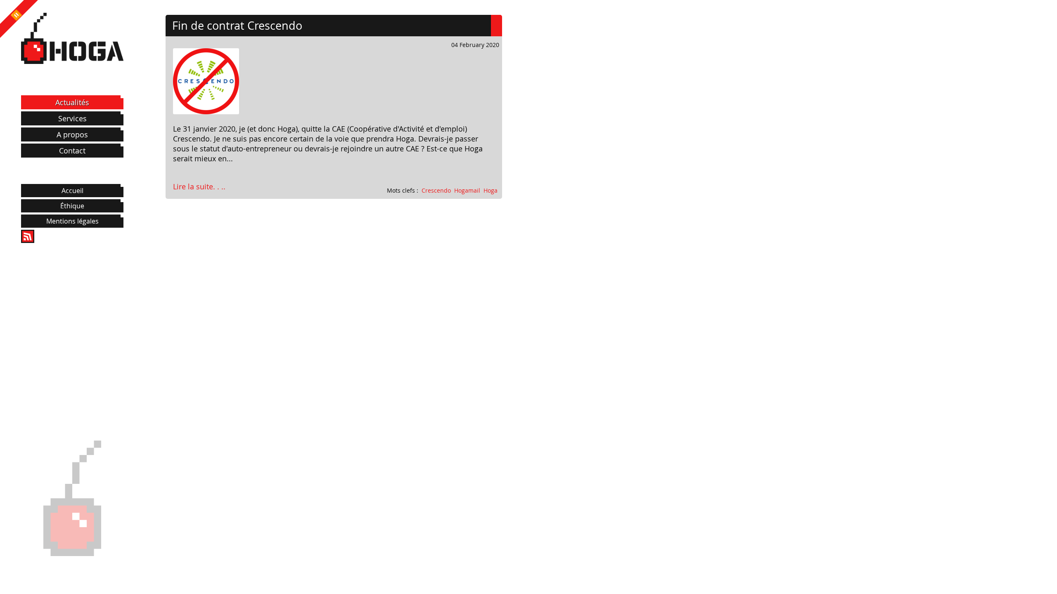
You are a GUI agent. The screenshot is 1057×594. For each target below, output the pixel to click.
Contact (72, 151)
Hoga (490, 190)
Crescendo (436, 190)
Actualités (72, 102)
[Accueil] (72, 38)
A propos (72, 134)
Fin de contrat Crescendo (237, 25)
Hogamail (467, 190)
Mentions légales (72, 221)
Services (72, 118)
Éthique (72, 205)
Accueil (72, 190)
